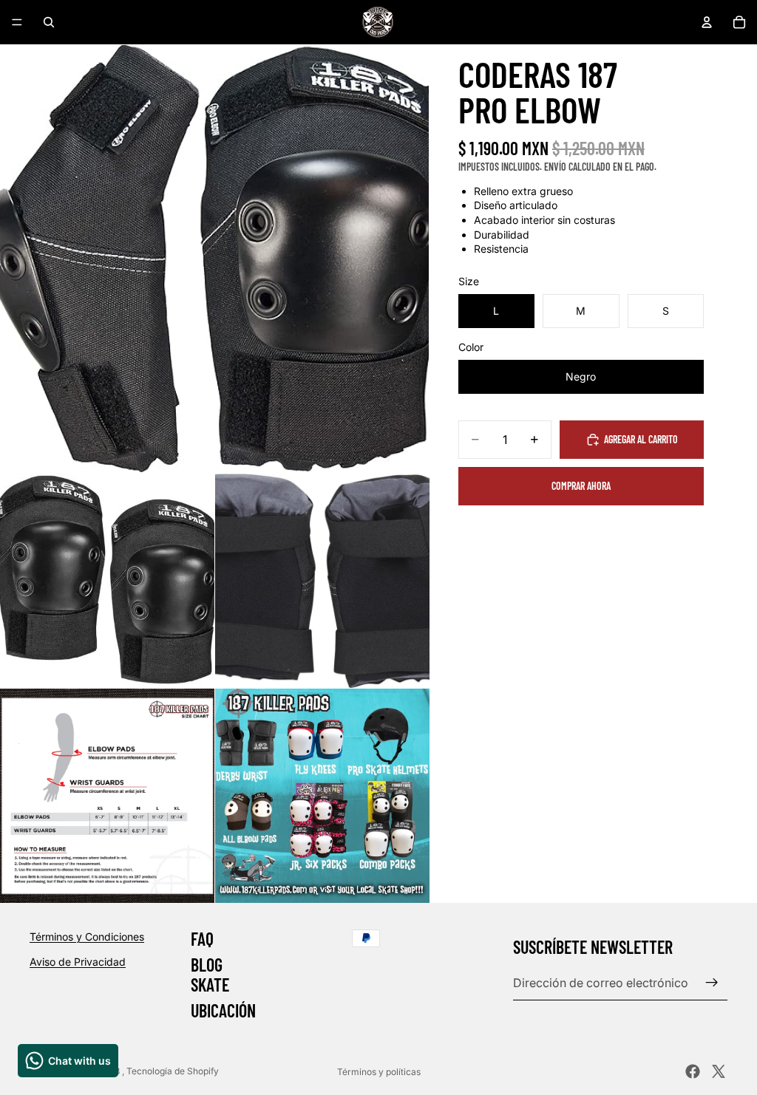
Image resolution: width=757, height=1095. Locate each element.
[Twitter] (718, 1071)
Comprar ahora (581, 486)
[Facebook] (693, 1071)
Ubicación (223, 1011)
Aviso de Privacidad (78, 961)
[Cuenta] (706, 22)
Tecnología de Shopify (172, 1071)
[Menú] (17, 22)
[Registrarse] (711, 982)
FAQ (202, 938)
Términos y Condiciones (87, 936)
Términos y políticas (379, 1071)
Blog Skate (210, 975)
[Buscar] (49, 22)
